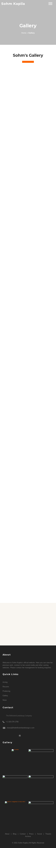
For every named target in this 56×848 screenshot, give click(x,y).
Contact (23, 834)
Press (31, 834)
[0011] (41, 787)
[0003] (28, 251)
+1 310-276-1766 (12, 722)
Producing (6, 691)
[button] (50, 3)
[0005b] (28, 328)
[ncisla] (15, 750)
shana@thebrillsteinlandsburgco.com (20, 728)
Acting (5, 682)
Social (39, 834)
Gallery (5, 696)
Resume (6, 687)
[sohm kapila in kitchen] (15, 802)
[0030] (28, 575)
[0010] (28, 462)
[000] (28, 105)
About (7, 834)
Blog (14, 834)
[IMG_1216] (41, 813)
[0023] (28, 520)
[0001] (28, 178)
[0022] (15, 787)
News (5, 700)
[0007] (28, 403)
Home (23, 33)
